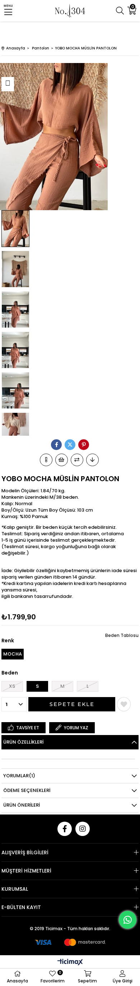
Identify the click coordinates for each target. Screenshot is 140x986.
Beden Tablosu (122, 635)
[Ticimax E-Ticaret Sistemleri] (70, 962)
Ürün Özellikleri (23, 742)
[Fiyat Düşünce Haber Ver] (92, 460)
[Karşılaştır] (77, 460)
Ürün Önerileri (21, 805)
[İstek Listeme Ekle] (61, 460)
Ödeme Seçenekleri (26, 790)
